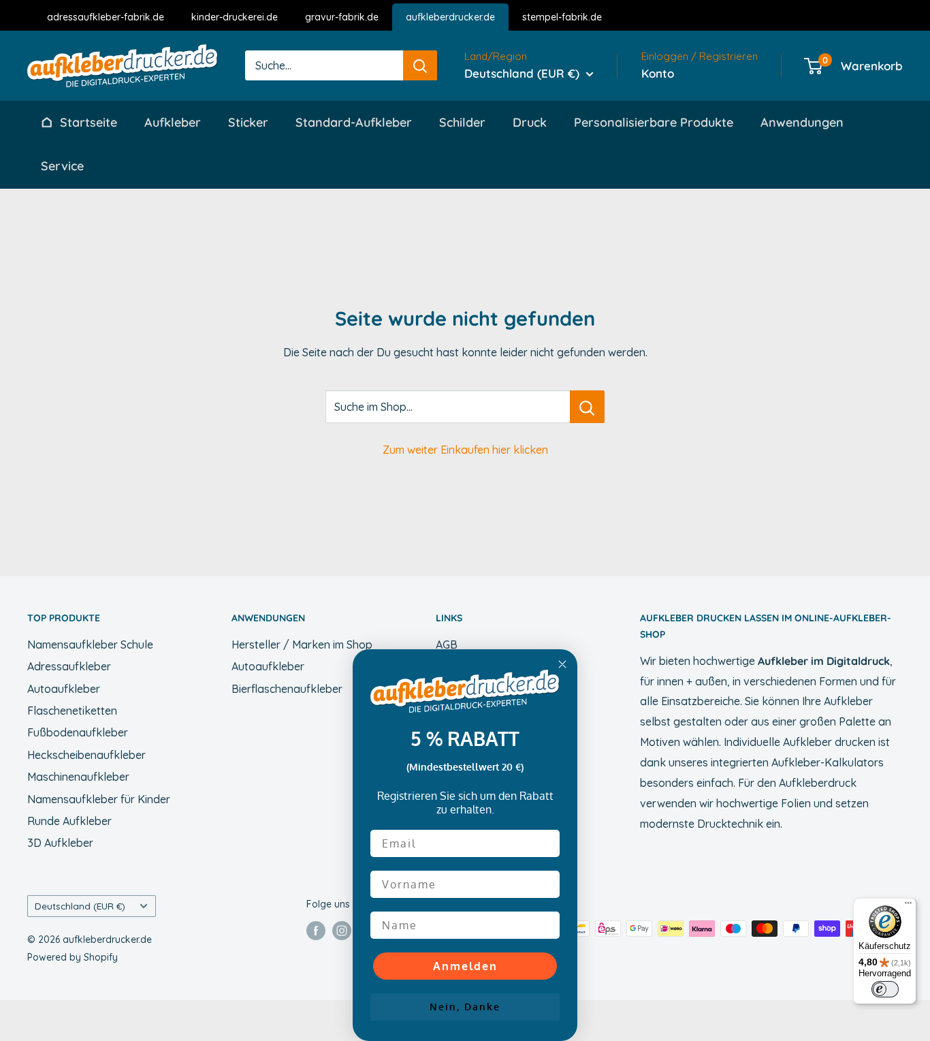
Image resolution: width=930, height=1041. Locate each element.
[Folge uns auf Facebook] (315, 929)
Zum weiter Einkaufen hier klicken (465, 449)
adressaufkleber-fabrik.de (105, 17)
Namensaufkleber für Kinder (98, 799)
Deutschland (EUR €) (80, 906)
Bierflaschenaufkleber (286, 689)
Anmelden (465, 966)
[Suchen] (420, 65)
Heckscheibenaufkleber (86, 755)
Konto (657, 73)
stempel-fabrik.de (562, 17)
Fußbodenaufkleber (77, 732)
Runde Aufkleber (69, 821)
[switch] (885, 989)
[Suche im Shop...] (587, 406)
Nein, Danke (465, 1006)
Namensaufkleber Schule (90, 644)
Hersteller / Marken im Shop (301, 644)
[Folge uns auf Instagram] (341, 929)
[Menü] (908, 906)
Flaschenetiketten (72, 710)
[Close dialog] (562, 664)
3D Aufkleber (60, 843)
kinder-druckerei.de (234, 17)
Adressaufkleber (69, 666)
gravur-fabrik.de (342, 17)
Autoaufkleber (63, 689)
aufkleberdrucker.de (450, 17)
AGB (447, 644)
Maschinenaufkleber (78, 776)
